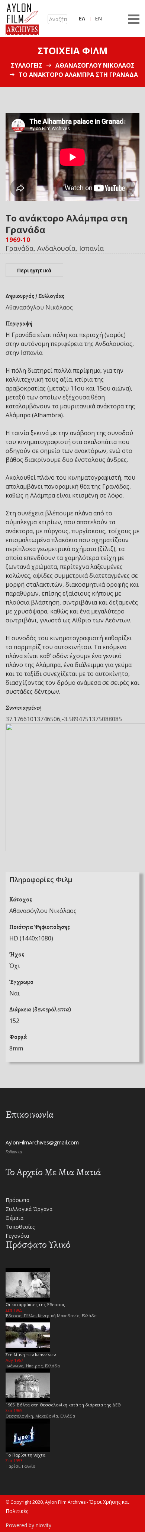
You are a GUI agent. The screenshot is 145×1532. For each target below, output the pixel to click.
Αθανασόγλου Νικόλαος (95, 65)
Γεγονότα (17, 1235)
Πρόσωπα (17, 1200)
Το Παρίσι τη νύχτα (25, 1455)
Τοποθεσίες (20, 1226)
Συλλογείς (26, 65)
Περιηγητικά (34, 270)
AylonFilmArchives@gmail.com (42, 1142)
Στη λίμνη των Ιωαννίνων (31, 1354)
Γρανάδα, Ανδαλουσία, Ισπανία (55, 248)
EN (98, 18)
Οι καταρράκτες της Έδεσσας (35, 1304)
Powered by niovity (28, 1525)
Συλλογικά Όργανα (29, 1208)
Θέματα (14, 1217)
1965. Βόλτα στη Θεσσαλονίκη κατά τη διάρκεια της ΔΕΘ (63, 1405)
